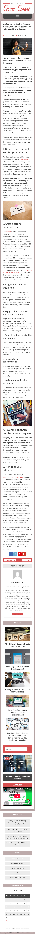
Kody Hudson (22, 35)
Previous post (10, 560)
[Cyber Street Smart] (17, 7)
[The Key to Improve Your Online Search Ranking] (17, 685)
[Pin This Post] (20, 554)
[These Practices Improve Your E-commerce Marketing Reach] (17, 706)
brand (8, 232)
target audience (24, 159)
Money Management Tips (17, 877)
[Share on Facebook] (11, 554)
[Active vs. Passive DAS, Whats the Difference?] (17, 763)
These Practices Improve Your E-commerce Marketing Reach (17, 712)
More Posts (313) (17, 614)
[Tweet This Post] (15, 554)
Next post (26, 560)
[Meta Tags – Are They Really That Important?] (17, 663)
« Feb (7, 921)
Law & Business (17, 873)
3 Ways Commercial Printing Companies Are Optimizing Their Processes (17, 823)
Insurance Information (17, 863)
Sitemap (30, 933)
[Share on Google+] (24, 554)
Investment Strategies (17, 868)
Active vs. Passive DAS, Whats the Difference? (17, 777)
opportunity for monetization (13, 477)
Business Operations (17, 859)
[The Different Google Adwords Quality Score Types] (17, 640)
